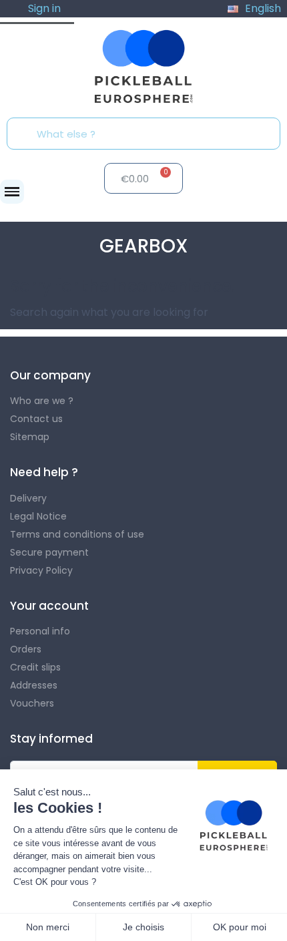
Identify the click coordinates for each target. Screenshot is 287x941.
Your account (49, 606)
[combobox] (147, 133)
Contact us (36, 418)
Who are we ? (41, 400)
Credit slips (35, 667)
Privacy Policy (41, 570)
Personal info (40, 631)
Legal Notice (38, 516)
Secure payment (49, 552)
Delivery (28, 498)
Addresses (33, 685)
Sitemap (29, 436)
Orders (25, 649)
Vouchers (32, 703)
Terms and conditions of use (77, 534)
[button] (12, 192)
